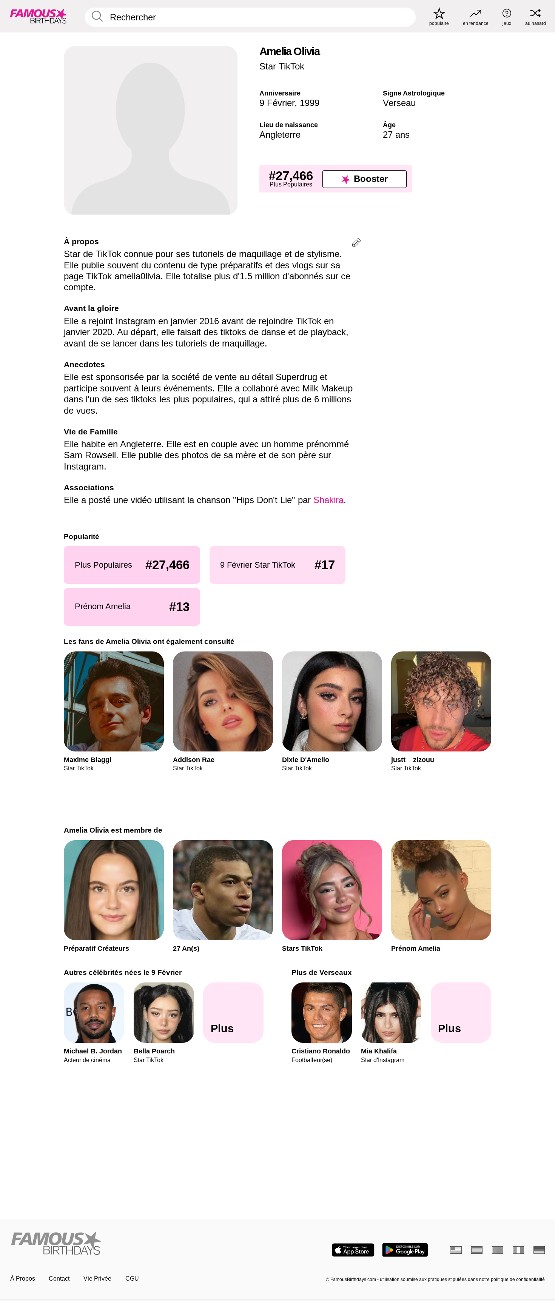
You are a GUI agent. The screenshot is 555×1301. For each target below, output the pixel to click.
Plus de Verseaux (321, 972)
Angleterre (280, 134)
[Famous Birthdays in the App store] (353, 1250)
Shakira (328, 500)
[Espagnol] (477, 1250)
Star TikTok (281, 66)
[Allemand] (539, 1250)
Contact (59, 1278)
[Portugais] (498, 1250)
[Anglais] (456, 1250)
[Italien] (518, 1250)
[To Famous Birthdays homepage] (38, 16)
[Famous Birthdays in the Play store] (405, 1250)
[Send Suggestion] (356, 244)
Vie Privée (97, 1278)
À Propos (22, 1278)
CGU (132, 1278)
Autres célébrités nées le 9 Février (123, 972)
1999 (309, 103)
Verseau (399, 103)
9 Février (276, 103)
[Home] (141, 1243)
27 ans (396, 134)
